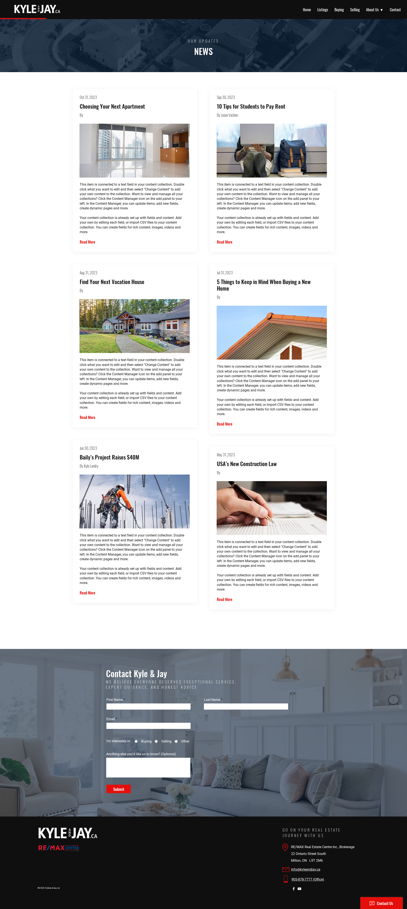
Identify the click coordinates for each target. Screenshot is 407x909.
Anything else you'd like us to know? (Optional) (141, 754)
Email (110, 719)
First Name (114, 700)
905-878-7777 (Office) (307, 879)
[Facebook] (293, 889)
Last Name (212, 700)
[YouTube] (299, 889)
